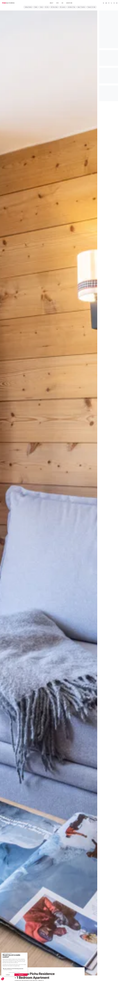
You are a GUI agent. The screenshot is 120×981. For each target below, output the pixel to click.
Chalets (36, 7)
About (51, 3)
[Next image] (94, 492)
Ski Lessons (62, 7)
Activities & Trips (71, 7)
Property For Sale (91, 7)
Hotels (41, 7)
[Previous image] (2, 492)
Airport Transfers (81, 7)
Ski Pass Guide (54, 7)
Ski (62, 3)
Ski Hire (47, 7)
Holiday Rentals (28, 7)
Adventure (69, 3)
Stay (57, 3)
